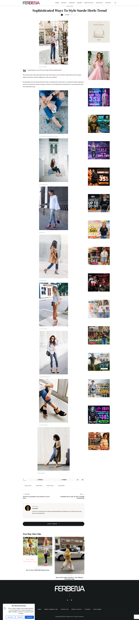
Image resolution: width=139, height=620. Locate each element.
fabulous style (55, 75)
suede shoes (61, 485)
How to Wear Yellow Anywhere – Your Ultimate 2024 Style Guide (69, 578)
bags (37, 84)
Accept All (29, 617)
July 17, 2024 (69, 575)
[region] (19, 612)
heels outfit (28, 485)
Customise (10, 617)
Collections (69, 6)
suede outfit (50, 485)
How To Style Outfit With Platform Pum (37, 570)
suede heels (39, 485)
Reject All (20, 617)
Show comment (52, 524)
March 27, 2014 (37, 568)
